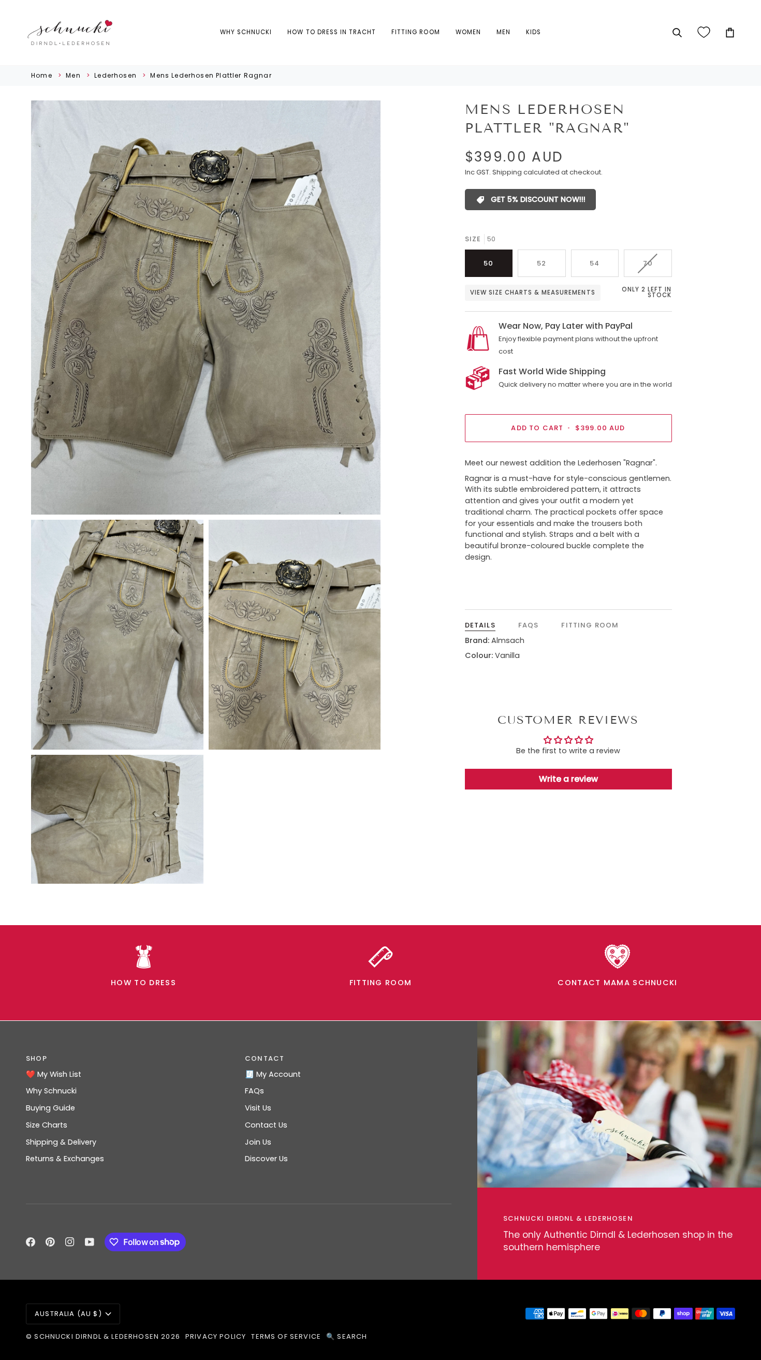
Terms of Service (286, 1336)
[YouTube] (89, 1242)
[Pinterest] (50, 1242)
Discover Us (266, 1158)
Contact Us (266, 1125)
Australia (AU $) (68, 1314)
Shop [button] (36, 1058)
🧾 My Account (273, 1074)
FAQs (528, 625)
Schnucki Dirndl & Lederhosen (96, 1336)
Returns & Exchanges (65, 1158)
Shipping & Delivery (61, 1142)
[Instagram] (70, 1242)
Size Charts (46, 1125)
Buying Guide (50, 1108)
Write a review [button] (568, 779)
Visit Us (258, 1108)
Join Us (258, 1142)
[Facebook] (30, 1242)
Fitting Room (590, 625)
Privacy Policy (215, 1336)
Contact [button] (264, 1058)
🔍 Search (346, 1336)
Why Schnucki (51, 1091)
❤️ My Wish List (53, 1074)
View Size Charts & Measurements (532, 292)
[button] (246, 32)
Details (480, 625)
